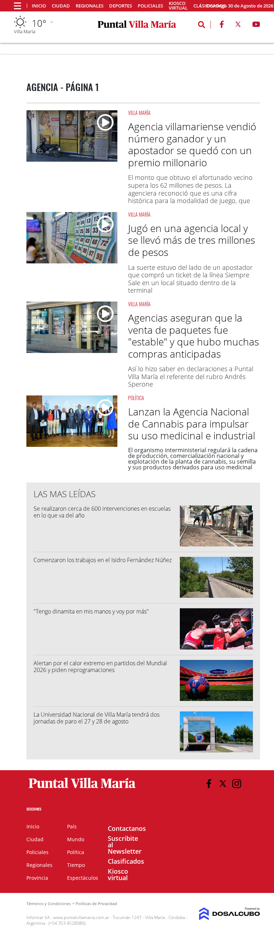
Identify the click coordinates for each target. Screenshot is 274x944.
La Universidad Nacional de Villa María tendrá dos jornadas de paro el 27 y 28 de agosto (96, 718)
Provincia (37, 877)
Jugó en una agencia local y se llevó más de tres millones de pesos (191, 240)
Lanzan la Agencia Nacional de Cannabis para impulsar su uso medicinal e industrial (191, 423)
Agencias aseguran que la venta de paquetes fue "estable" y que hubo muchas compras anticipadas (193, 335)
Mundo (75, 839)
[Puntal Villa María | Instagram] (236, 783)
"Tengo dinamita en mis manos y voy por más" (91, 611)
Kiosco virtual (178, 5)
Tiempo (76, 865)
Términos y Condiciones (48, 903)
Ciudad (61, 6)
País (72, 826)
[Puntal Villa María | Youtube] (256, 26)
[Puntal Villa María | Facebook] (221, 26)
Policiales (150, 6)
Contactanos (127, 828)
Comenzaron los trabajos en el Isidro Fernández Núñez (103, 560)
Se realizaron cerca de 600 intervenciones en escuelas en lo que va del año (102, 512)
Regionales (89, 6)
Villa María (139, 112)
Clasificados (126, 861)
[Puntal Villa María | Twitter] (238, 26)
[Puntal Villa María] (82, 788)
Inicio (39, 6)
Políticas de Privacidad (96, 903)
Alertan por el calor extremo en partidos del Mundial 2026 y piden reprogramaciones (100, 666)
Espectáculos (82, 877)
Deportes (120, 6)
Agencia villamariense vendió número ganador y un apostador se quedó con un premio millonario (192, 144)
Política (136, 398)
